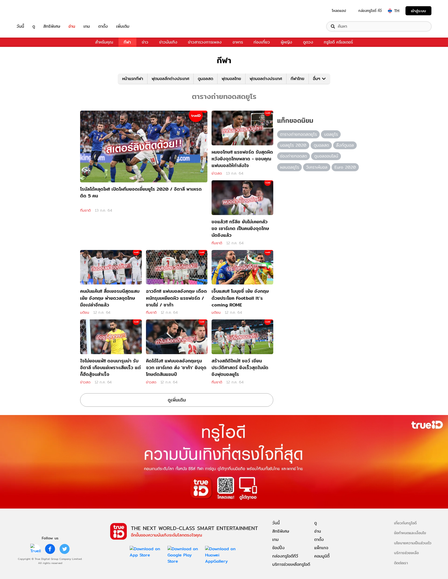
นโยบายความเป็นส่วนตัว (412, 543)
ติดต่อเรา (401, 563)
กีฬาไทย (297, 78)
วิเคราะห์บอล (316, 167)
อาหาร (238, 42)
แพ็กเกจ (321, 548)
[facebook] (50, 549)
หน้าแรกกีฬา (132, 78)
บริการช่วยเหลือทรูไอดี (291, 564)
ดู (33, 26)
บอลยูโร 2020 (293, 145)
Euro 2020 (345, 167)
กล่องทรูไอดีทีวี (285, 556)
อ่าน (71, 26)
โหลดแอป (339, 10)
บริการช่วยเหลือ (406, 553)
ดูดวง (308, 42)
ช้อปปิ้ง (278, 548)
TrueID (32, 10)
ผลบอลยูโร (289, 167)
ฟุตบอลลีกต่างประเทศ (170, 78)
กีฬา (127, 42)
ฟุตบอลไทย (231, 78)
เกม (86, 26)
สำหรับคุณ (104, 42)
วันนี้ (20, 26)
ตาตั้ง (103, 26)
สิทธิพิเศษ (51, 26)
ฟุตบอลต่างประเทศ (266, 78)
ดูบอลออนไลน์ (326, 156)
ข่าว (145, 42)
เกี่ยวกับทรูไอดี (405, 523)
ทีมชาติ (85, 210)
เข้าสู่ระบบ (418, 11)
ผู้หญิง (286, 42)
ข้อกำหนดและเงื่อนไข (410, 533)
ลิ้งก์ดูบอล (345, 145)
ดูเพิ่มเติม (177, 400)
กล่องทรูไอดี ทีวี (370, 10)
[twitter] (64, 549)
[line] (35, 549)
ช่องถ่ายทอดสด (293, 156)
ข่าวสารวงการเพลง (205, 42)
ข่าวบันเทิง (168, 42)
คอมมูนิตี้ (322, 556)
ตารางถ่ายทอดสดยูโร (298, 134)
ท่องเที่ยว (262, 42)
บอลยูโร (331, 134)
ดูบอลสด (205, 78)
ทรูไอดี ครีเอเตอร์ (338, 42)
